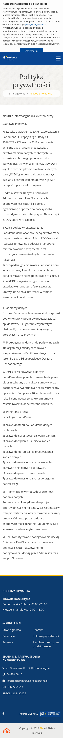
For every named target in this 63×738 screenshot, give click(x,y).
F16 (42, 728)
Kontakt (38, 630)
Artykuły (8, 642)
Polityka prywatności (46, 636)
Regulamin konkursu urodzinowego (46, 644)
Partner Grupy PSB (28, 713)
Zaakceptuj (31, 51)
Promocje (9, 636)
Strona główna (17, 93)
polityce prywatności (35, 24)
